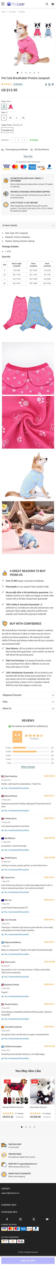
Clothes (22, 12)
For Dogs (12, 12)
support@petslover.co (10, 1193)
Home (3, 12)
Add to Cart (28, 1260)
